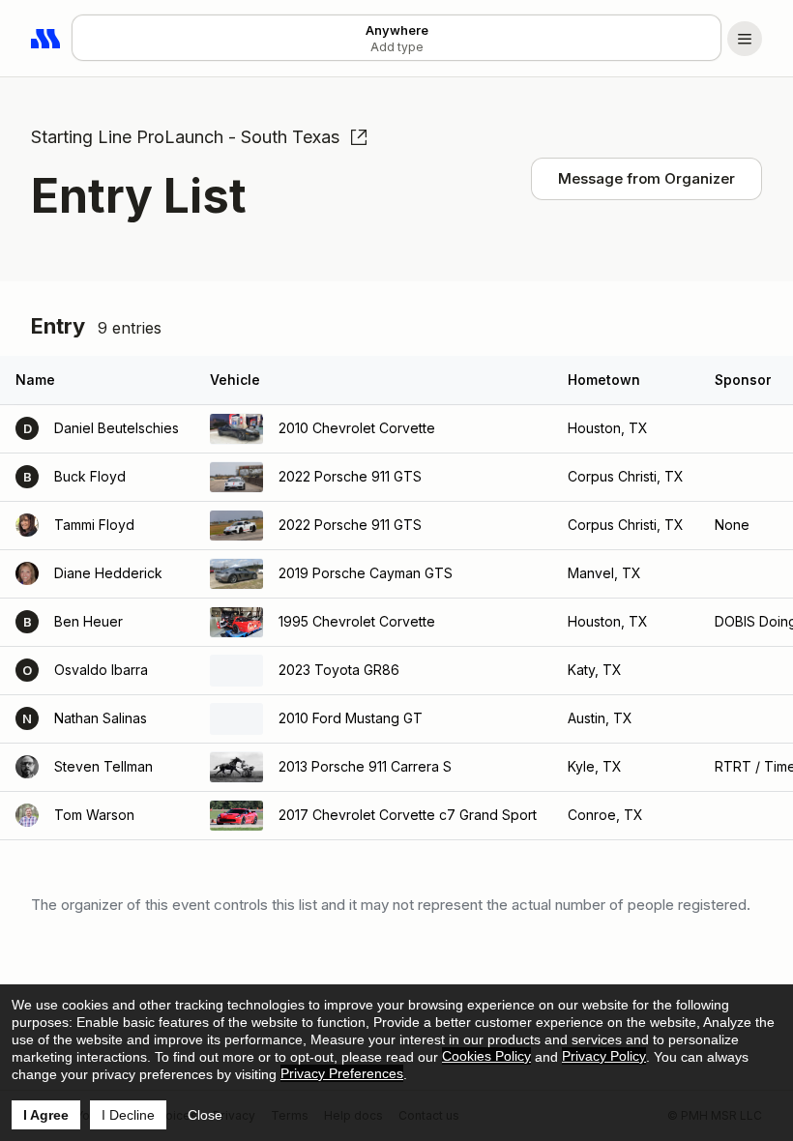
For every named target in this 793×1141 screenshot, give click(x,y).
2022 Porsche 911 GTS (350, 476)
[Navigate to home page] (46, 38)
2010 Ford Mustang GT (351, 718)
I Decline (128, 1115)
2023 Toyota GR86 (339, 669)
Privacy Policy (604, 1056)
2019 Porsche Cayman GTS (366, 573)
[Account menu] (744, 38)
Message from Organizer (646, 178)
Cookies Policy (486, 1056)
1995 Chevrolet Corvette (357, 621)
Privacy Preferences (341, 1073)
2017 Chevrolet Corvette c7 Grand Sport (408, 814)
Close (205, 1115)
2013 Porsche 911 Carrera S (365, 766)
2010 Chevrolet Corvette (357, 428)
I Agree (46, 1115)
